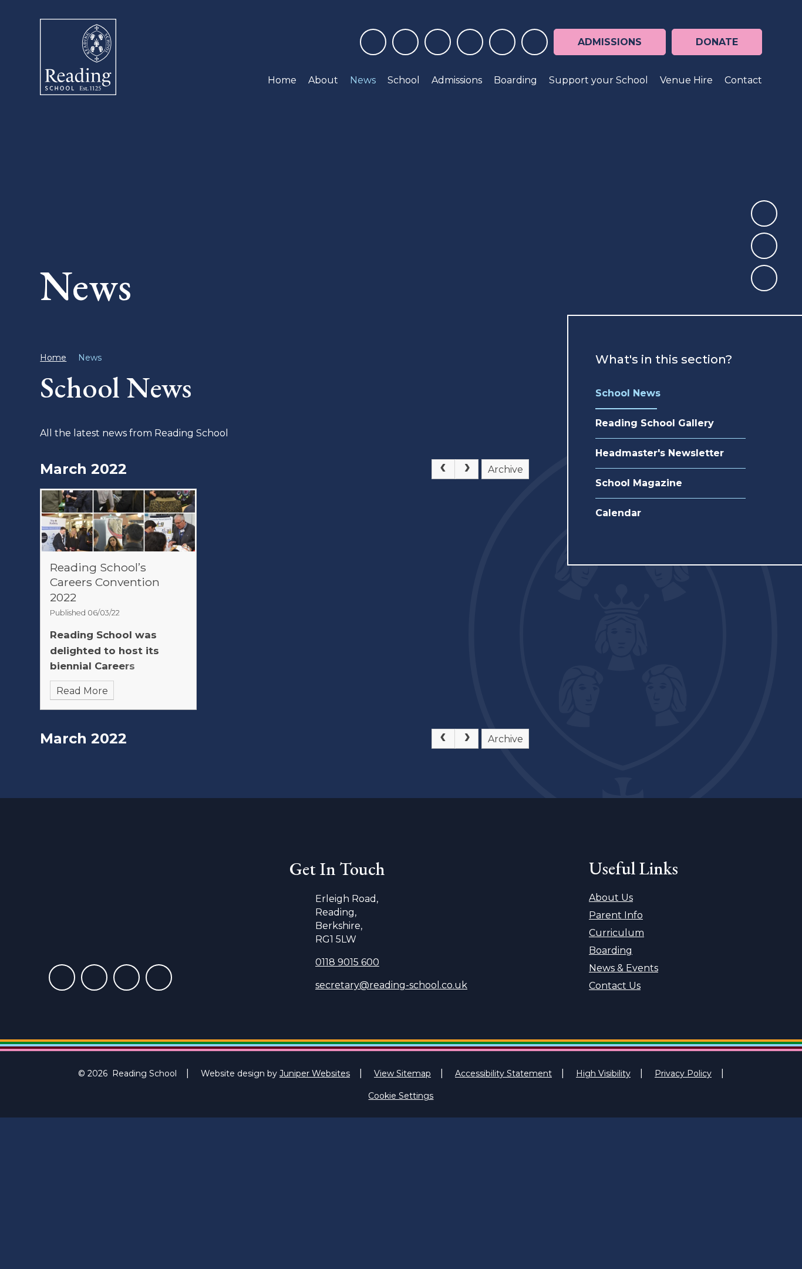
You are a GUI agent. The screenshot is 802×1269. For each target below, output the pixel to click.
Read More (82, 690)
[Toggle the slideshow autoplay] (764, 278)
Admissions (610, 42)
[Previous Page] (443, 469)
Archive (505, 469)
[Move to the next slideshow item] (764, 246)
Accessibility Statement (503, 1073)
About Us (611, 897)
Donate (717, 42)
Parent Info (616, 915)
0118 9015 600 (347, 962)
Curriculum (616, 932)
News (90, 357)
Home (53, 357)
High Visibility (603, 1073)
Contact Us (615, 985)
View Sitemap (402, 1073)
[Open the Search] (534, 42)
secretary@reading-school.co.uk (391, 985)
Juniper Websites (314, 1073)
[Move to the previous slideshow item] (764, 213)
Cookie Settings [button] (400, 1095)
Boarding (610, 950)
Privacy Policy (683, 1073)
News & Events (623, 968)
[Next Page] (466, 469)
